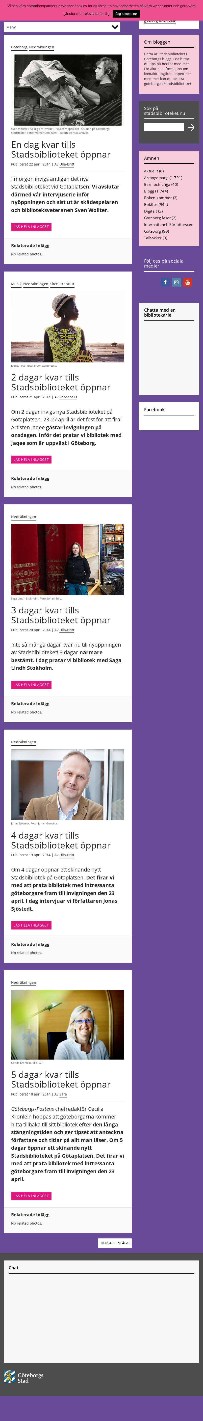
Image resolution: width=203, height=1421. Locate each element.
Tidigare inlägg (114, 1243)
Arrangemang (156, 177)
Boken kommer (158, 197)
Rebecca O (68, 397)
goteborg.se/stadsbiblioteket (167, 83)
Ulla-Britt (66, 164)
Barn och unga (157, 184)
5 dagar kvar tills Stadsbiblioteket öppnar (61, 1079)
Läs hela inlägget (31, 226)
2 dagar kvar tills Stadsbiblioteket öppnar (61, 382)
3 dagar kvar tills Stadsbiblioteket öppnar (61, 615)
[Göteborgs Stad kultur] (101, 1376)
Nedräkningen (41, 47)
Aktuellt (151, 170)
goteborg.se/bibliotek (160, 21)
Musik (16, 283)
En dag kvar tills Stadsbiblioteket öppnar (61, 149)
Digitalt (150, 211)
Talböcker (153, 237)
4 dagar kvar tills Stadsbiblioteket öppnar (61, 840)
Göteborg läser (157, 217)
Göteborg (19, 47)
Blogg (149, 191)
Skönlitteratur (62, 283)
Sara (63, 1094)
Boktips (151, 204)
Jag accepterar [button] (126, 14)
